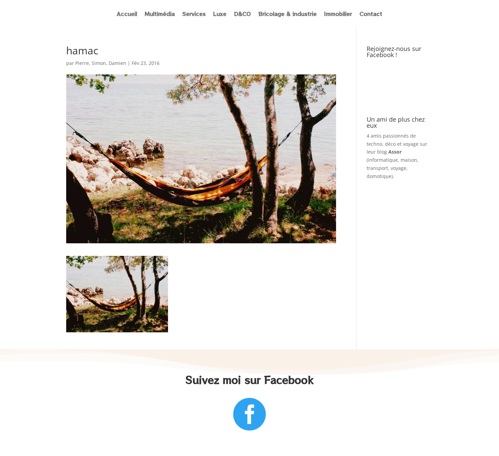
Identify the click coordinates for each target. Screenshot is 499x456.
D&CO (242, 14)
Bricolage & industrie (287, 14)
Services (194, 14)
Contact (370, 14)
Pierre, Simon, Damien (100, 63)
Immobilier (338, 14)
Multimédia (160, 14)
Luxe (219, 14)
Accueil (127, 14)
